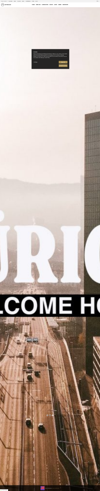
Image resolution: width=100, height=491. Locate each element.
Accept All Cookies (63, 65)
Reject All (63, 62)
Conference (28, 1)
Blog (37, 1)
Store (33, 1)
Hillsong (11, 1)
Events (51, 4)
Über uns (38, 4)
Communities (45, 4)
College (19, 1)
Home (33, 4)
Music (23, 1)
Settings (35, 62)
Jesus (15, 1)
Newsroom (65, 4)
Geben (59, 4)
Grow (55, 4)
